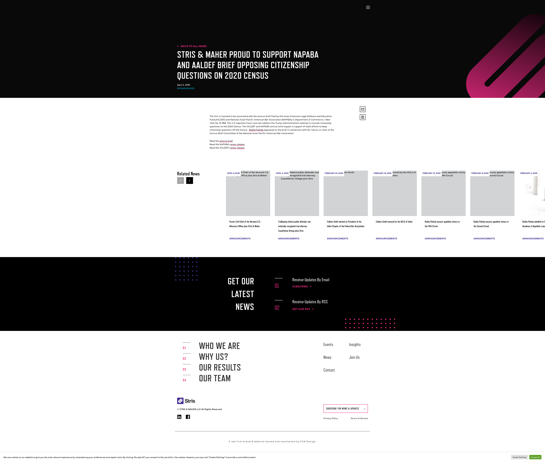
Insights (355, 344)
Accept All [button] (535, 457)
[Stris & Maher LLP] (185, 7)
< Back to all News (192, 46)
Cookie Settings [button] (519, 457)
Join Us (354, 357)
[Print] (362, 117)
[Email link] (362, 109)
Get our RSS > (303, 309)
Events (328, 344)
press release (237, 144)
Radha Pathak (256, 129)
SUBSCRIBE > (302, 286)
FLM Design (308, 441)
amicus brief (226, 140)
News (327, 357)
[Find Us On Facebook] (188, 417)
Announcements (185, 87)
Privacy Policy (330, 418)
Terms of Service (359, 418)
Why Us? (213, 357)
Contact (329, 370)
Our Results (220, 367)
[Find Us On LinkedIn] (179, 417)
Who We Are (219, 346)
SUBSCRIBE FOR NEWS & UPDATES (342, 408)
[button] (189, 180)
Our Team (215, 378)
